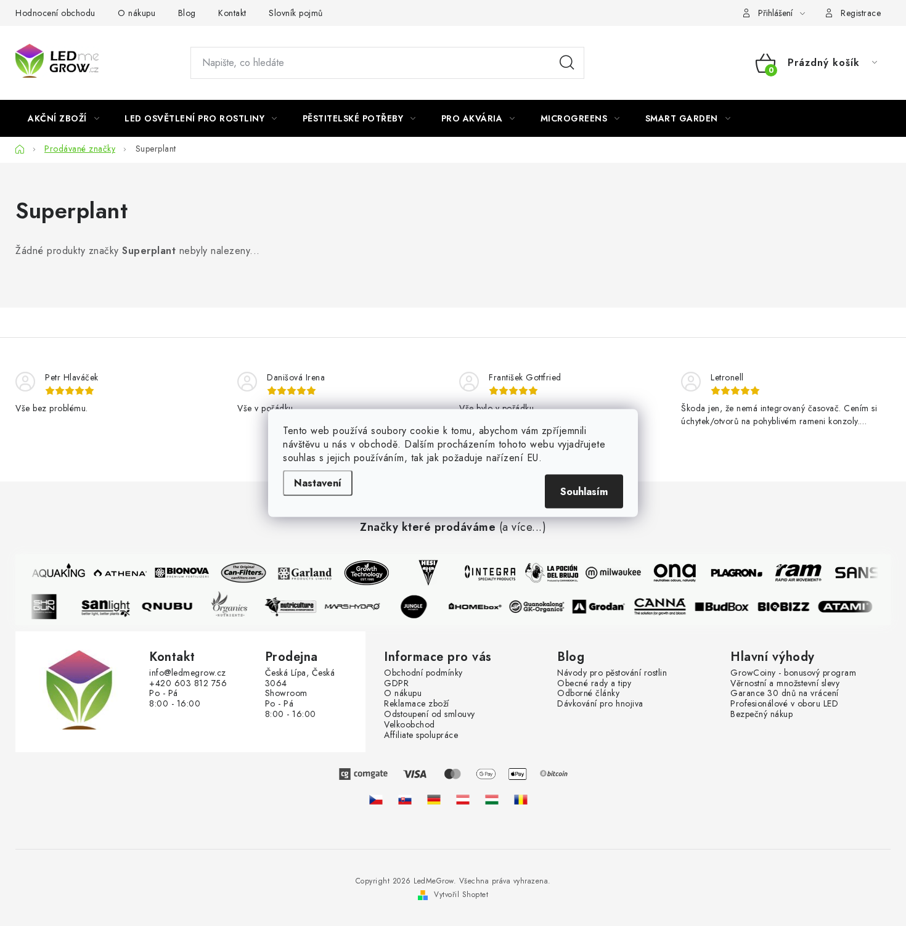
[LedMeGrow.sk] (405, 799)
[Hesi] (425, 572)
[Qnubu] (171, 606)
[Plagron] (733, 572)
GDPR (396, 683)
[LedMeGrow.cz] (376, 799)
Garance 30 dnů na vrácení (784, 693)
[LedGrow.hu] (492, 799)
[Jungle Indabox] (417, 606)
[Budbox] (725, 606)
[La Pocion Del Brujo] (548, 572)
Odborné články (588, 693)
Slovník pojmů (296, 13)
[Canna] (664, 606)
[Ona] (672, 572)
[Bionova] (179, 572)
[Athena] (117, 572)
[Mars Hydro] (355, 606)
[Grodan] (602, 606)
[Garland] (302, 572)
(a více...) (523, 528)
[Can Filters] (240, 572)
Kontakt (232, 13)
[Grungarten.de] (434, 799)
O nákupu (136, 13)
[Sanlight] (109, 606)
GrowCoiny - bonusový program (793, 673)
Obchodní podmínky (423, 673)
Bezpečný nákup (761, 714)
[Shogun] (47, 606)
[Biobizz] (787, 606)
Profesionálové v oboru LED (784, 704)
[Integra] (487, 572)
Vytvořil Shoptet (461, 894)
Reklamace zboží (416, 704)
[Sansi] (857, 572)
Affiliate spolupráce (421, 735)
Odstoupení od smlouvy (429, 714)
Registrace (861, 13)
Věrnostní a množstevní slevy (784, 683)
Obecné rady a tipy (594, 683)
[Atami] (848, 606)
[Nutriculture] (294, 606)
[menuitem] (63, 118)
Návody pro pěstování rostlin (612, 673)
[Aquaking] (55, 572)
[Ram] (795, 572)
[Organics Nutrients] (232, 606)
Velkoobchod (409, 724)
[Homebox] (479, 606)
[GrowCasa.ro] (521, 799)
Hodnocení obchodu (55, 13)
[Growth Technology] (363, 572)
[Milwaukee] (610, 572)
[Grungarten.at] (463, 799)
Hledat (567, 63)
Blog (187, 13)
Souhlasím (584, 492)
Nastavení (317, 483)
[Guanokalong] (540, 606)
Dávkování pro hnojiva (600, 704)
